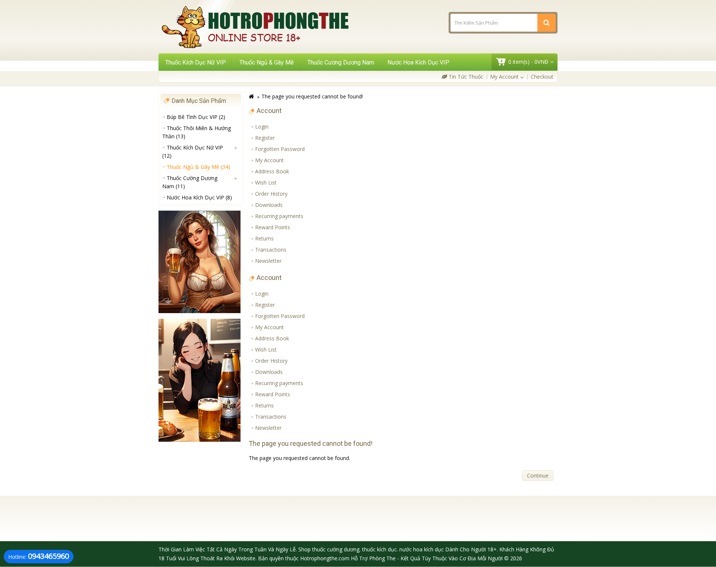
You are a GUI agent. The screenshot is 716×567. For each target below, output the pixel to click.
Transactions (270, 249)
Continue (538, 475)
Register (265, 137)
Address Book (272, 171)
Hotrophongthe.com (324, 558)
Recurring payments (279, 216)
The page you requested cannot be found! (312, 96)
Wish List (266, 182)
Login (261, 126)
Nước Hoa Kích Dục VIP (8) (199, 197)
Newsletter (268, 260)
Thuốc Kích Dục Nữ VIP (195, 62)
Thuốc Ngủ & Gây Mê (266, 62)
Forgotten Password (280, 148)
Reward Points (272, 227)
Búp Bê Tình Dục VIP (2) (196, 116)
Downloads (269, 204)
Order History (271, 193)
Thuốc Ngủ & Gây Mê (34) (198, 166)
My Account (269, 160)
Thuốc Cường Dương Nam (340, 62)
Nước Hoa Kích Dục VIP (418, 62)
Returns (264, 238)
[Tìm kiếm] (546, 23)
